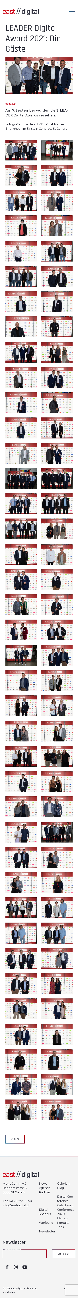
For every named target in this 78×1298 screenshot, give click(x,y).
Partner (44, 1192)
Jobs (60, 1227)
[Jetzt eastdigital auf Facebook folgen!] (7, 1267)
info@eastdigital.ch (16, 1205)
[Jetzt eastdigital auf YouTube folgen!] (24, 1267)
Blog (60, 1188)
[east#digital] (21, 8)
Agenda (44, 1188)
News (43, 1183)
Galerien (63, 1183)
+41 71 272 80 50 (20, 1201)
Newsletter (47, 1231)
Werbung (46, 1222)
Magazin (63, 1218)
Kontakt (63, 1222)
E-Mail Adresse (12, 1249)
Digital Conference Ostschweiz (65, 1201)
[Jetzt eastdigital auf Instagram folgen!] (15, 1267)
